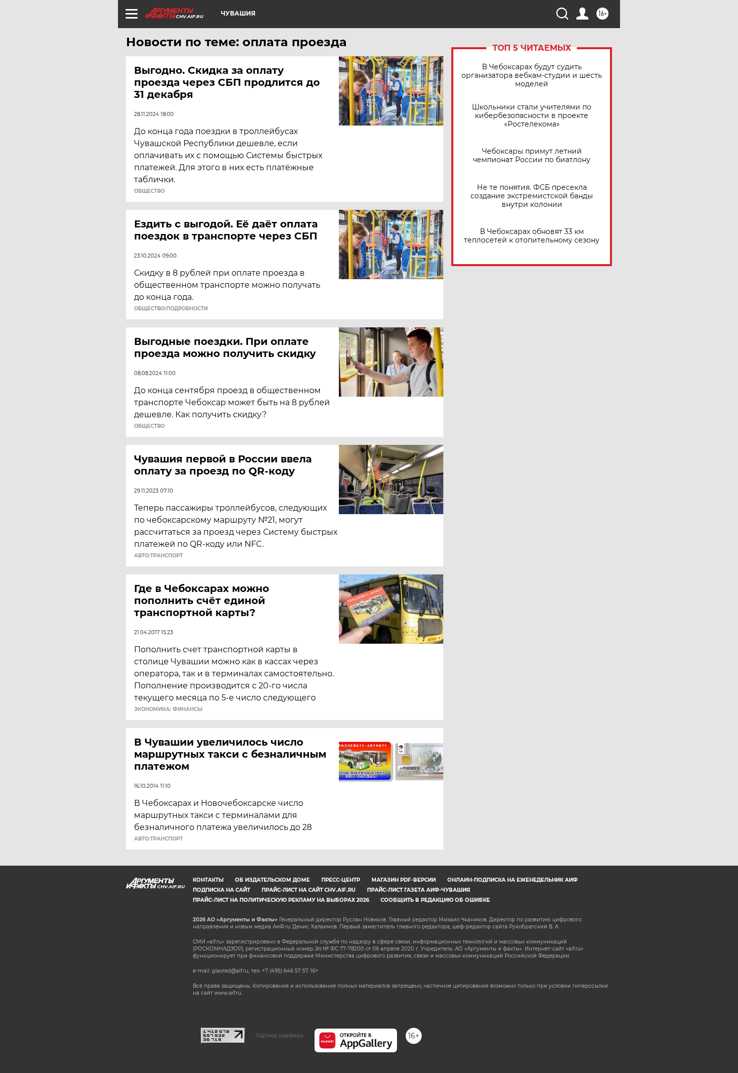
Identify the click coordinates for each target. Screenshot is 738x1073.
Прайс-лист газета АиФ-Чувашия (418, 890)
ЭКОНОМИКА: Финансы (168, 709)
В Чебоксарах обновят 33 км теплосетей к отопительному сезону (531, 236)
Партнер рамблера (279, 1035)
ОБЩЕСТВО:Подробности (171, 308)
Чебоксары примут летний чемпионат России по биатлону (531, 155)
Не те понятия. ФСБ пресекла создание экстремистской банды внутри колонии (531, 196)
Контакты (208, 880)
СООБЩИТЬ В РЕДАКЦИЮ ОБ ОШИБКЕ (435, 900)
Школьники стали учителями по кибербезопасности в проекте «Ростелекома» (531, 116)
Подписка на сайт (221, 890)
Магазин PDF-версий (404, 880)
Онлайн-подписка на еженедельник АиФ (512, 880)
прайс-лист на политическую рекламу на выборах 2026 (281, 900)
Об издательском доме (272, 880)
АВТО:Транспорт (158, 555)
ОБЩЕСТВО (149, 191)
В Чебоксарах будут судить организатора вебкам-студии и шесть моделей (531, 75)
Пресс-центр (340, 880)
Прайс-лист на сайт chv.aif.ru (308, 890)
